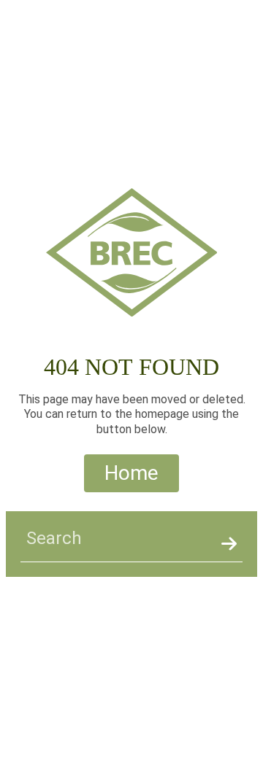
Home (131, 473)
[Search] (229, 544)
